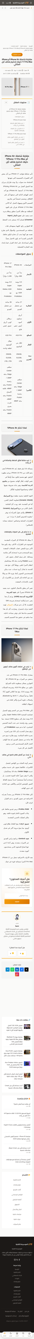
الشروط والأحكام (24, 1316)
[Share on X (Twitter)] (26, 970)
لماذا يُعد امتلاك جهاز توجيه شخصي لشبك (19, 8)
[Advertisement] (17, 29)
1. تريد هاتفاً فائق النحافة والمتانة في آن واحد (17, 124)
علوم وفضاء (17, 1184)
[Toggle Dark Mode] (3, 3)
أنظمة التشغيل (17, 1199)
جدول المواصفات (19, 116)
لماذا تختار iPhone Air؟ (19, 119)
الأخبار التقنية (17, 1179)
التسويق (17, 1204)
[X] (17, 1260)
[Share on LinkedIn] (17, 970)
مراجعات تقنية (23, 46)
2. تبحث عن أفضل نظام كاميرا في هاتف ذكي (16, 143)
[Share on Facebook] (22, 970)
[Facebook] (19, 1260)
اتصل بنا (20, 1311)
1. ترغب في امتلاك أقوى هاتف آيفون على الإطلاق (15, 138)
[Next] (2, 8)
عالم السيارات (17, 1224)
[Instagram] (17, 974)
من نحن (27, 1311)
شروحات (17, 1278)
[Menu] (31, 3)
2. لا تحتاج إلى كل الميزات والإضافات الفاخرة (17, 129)
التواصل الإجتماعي (17, 1194)
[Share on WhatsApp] (12, 970)
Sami (25, 70)
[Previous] (5, 8)
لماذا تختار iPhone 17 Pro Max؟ (17, 133)
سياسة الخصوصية (10, 1311)
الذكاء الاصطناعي (17, 1275)
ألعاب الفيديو (17, 1189)
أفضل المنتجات (14, 46)
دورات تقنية (17, 1219)
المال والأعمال (17, 1209)
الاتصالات (10, 605)
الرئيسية (31, 46)
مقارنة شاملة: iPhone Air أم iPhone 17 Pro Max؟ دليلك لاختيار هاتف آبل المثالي (16, 111)
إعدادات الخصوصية (11, 1316)
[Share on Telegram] (8, 970)
